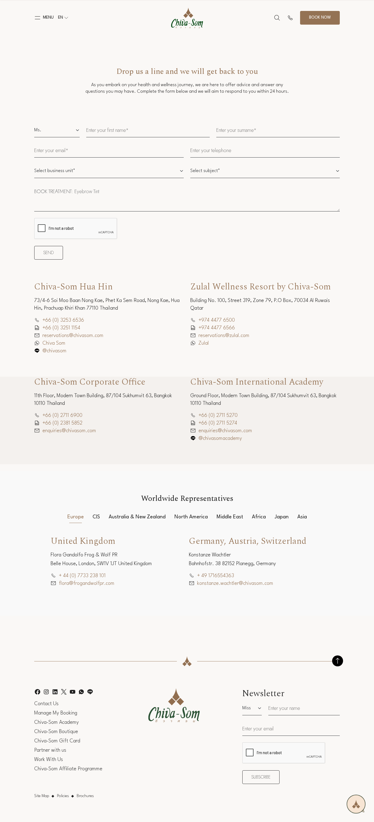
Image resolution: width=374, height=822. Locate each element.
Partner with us (50, 750)
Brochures (85, 796)
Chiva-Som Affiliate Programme (68, 768)
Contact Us (46, 703)
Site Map (41, 796)
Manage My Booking (55, 713)
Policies (63, 796)
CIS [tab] (96, 517)
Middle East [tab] (230, 517)
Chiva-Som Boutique (56, 731)
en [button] (60, 18)
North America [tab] (191, 517)
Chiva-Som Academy (56, 722)
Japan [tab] (282, 517)
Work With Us (48, 759)
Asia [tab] (302, 517)
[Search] (277, 17)
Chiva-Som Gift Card (57, 741)
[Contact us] (290, 17)
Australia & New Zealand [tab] (137, 517)
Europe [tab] (75, 517)
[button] (44, 17)
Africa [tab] (259, 517)
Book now (320, 18)
